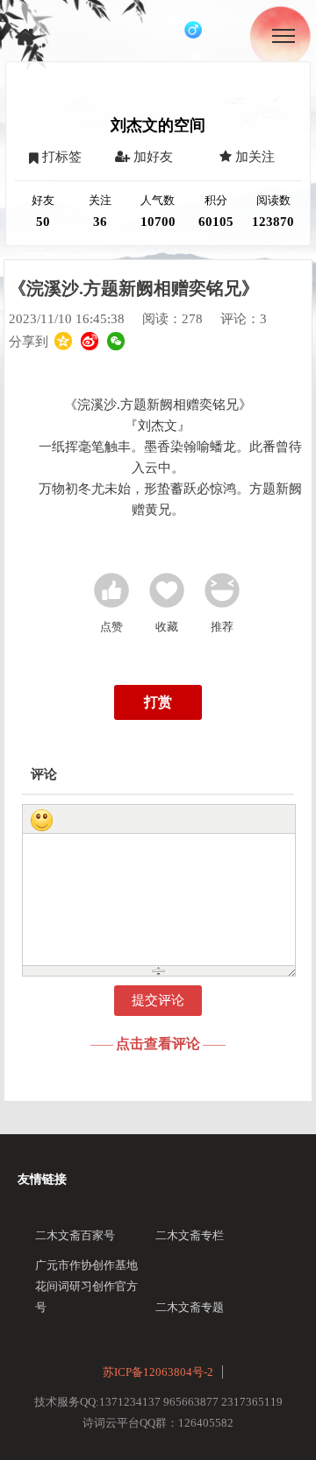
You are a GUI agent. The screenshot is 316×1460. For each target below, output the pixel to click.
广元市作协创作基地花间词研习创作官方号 (86, 1286)
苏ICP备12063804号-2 (158, 1372)
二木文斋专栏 (189, 1235)
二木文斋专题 (189, 1307)
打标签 (60, 157)
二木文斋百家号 (75, 1235)
